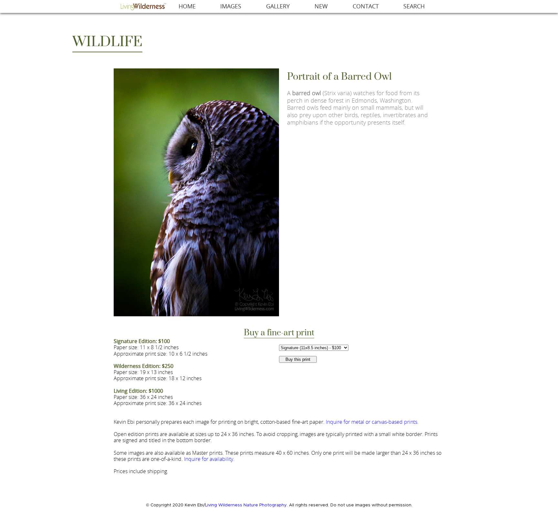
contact (366, 6)
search (414, 6)
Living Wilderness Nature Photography (246, 505)
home (187, 6)
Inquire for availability (208, 458)
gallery (278, 6)
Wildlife (107, 42)
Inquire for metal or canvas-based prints (371, 421)
